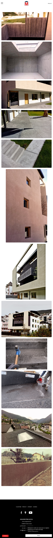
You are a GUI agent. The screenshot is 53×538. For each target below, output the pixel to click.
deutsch (50, 3)
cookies (35, 507)
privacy (24, 507)
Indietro (5, 536)
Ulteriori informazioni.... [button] (33, 531)
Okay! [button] (38, 535)
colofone (18, 507)
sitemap (30, 507)
